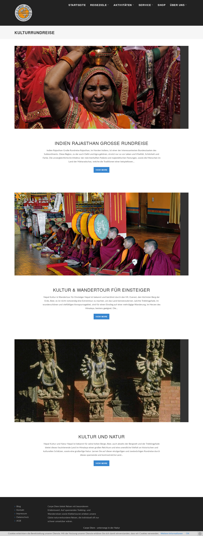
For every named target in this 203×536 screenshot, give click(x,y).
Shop (162, 5)
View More (101, 170)
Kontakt (20, 510)
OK (187, 533)
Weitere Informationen (172, 533)
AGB (18, 521)
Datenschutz (22, 517)
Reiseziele (98, 5)
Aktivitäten (123, 5)
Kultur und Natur (101, 436)
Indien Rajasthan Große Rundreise (101, 143)
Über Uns (177, 5)
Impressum (21, 514)
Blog (18, 506)
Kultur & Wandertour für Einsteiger (101, 290)
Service (145, 5)
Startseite (77, 5)
